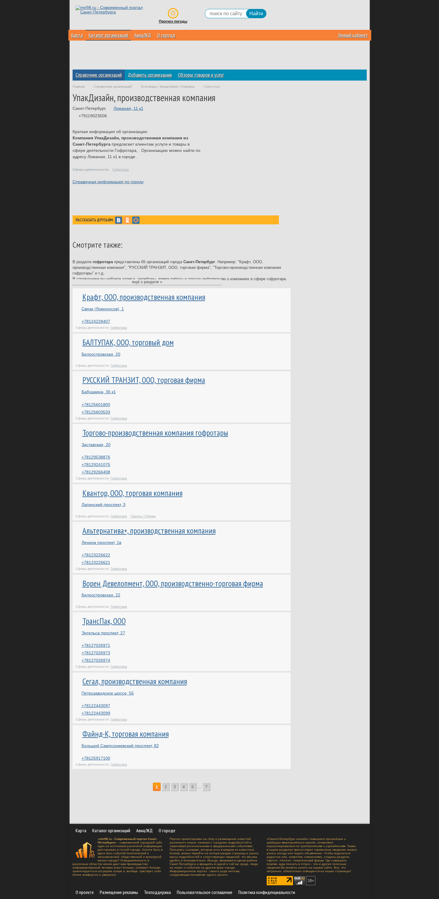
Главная (79, 86)
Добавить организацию (150, 74)
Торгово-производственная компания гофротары (155, 433)
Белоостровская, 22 (101, 595)
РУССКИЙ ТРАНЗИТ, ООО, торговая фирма (143, 380)
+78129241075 (96, 464)
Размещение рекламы (119, 892)
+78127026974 (96, 660)
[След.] (214, 787)
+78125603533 (96, 412)
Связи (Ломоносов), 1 (103, 308)
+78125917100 (96, 758)
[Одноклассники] (127, 220)
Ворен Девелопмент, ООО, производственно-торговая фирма (172, 583)
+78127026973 (96, 652)
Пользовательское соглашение (204, 892)
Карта (77, 35)
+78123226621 (96, 562)
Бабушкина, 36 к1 (99, 391)
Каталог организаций (108, 35)
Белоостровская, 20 (101, 354)
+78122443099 (96, 713)
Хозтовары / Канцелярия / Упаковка (167, 86)
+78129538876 (96, 457)
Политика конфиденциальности (266, 892)
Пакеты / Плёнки (143, 516)
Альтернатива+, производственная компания (149, 530)
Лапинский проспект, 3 (103, 504)
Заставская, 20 (96, 444)
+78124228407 (96, 321)
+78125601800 (96, 404)
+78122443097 (96, 705)
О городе (166, 35)
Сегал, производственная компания (134, 681)
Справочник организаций (99, 74)
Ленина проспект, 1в (101, 542)
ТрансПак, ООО (104, 621)
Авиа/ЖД (142, 35)
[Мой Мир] (135, 220)
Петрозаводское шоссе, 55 (108, 693)
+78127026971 (96, 645)
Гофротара (120, 169)
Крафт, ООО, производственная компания (143, 297)
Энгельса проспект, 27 (103, 632)
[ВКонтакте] (118, 220)
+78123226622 (96, 555)
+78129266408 (96, 472)
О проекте (85, 892)
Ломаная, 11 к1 (128, 108)
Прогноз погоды (173, 22)
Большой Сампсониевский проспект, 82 (120, 745)
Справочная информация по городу (108, 181)
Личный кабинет (353, 35)
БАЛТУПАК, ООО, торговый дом (128, 342)
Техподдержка (157, 892)
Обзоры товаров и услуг (201, 74)
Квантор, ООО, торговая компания (132, 493)
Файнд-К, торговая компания (125, 734)
